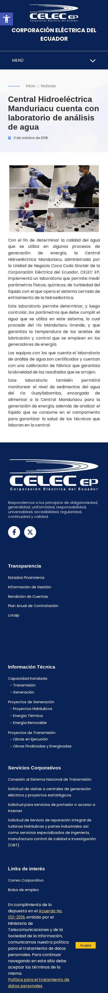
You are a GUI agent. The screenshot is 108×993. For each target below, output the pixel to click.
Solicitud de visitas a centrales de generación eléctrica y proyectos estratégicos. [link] (49, 792)
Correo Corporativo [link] (26, 880)
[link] (6, 18)
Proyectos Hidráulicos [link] (32, 708)
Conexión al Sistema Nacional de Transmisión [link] (49, 779)
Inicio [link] (30, 85)
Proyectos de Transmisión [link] (32, 732)
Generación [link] (23, 692)
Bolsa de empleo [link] (23, 889)
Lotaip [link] (13, 615)
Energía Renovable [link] (30, 722)
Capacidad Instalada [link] (27, 678)
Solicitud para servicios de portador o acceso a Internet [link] (51, 807)
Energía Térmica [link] (28, 715)
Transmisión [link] (24, 685)
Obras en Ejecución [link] (30, 739)
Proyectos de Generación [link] (31, 702)
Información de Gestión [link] (29, 587)
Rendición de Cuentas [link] (28, 596)
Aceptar (85, 945)
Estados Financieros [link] (26, 577)
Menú (17, 60)
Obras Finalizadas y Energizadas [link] (42, 746)
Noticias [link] (48, 85)
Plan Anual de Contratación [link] (33, 606)
